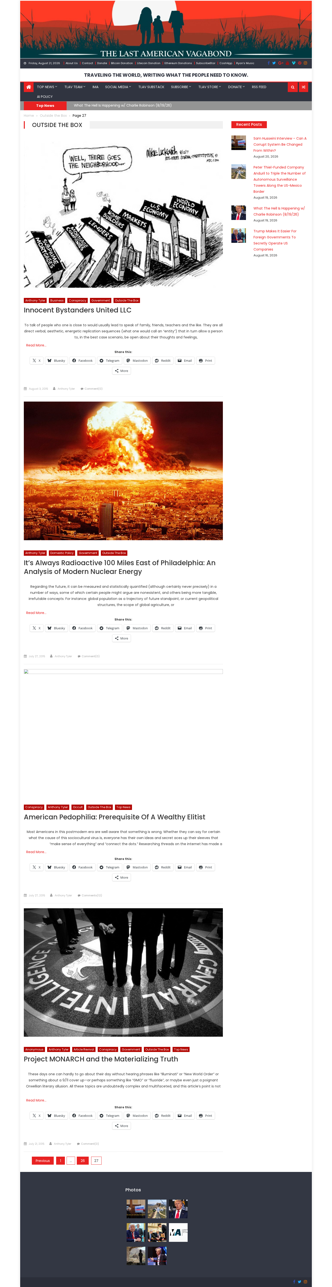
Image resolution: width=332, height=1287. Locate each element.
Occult (78, 807)
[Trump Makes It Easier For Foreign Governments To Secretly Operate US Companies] (136, 1232)
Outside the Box (127, 300)
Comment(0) (94, 389)
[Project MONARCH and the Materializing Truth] (123, 972)
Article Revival (84, 1049)
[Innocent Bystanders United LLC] (123, 214)
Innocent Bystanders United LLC (78, 310)
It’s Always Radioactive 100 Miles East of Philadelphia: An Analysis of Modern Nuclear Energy (120, 567)
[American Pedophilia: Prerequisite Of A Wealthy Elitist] (123, 731)
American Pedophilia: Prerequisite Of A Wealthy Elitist (114, 817)
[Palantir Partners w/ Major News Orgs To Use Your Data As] (157, 1255)
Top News (45, 86)
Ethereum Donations (178, 63)
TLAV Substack (151, 86)
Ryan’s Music (245, 63)
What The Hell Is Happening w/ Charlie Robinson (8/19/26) (123, 105)
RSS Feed (259, 86)
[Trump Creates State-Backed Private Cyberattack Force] (157, 1232)
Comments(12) (92, 895)
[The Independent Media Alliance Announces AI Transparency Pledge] (178, 1232)
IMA (95, 86)
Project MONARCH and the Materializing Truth (101, 1059)
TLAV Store (208, 86)
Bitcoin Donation (122, 63)
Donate (102, 63)
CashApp (225, 63)
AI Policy (45, 96)
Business (57, 300)
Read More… (36, 345)
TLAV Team (73, 86)
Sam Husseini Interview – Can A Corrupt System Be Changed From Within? (279, 144)
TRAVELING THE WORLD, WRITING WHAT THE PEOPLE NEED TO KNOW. (166, 75)
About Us (72, 63)
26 (83, 1160)
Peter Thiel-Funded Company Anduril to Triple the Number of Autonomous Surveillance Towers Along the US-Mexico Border (279, 179)
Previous (43, 1160)
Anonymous (34, 1049)
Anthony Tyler (35, 300)
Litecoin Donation (148, 63)
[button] (293, 87)
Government (100, 300)
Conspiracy (77, 300)
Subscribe (179, 86)
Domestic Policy (62, 553)
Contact (87, 63)
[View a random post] (303, 87)
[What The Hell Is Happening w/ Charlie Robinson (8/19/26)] (178, 1208)
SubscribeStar (205, 63)
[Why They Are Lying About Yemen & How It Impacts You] (136, 1255)
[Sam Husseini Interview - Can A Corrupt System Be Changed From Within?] (136, 1208)
